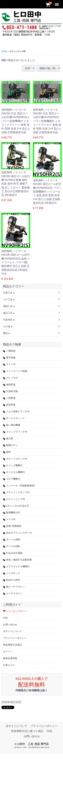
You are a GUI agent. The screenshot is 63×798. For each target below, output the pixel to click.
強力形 (9, 438)
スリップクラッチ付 (16, 431)
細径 (8, 452)
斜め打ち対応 (12, 580)
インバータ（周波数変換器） (21, 485)
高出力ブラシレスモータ (18, 532)
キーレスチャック (15, 418)
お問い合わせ (10, 624)
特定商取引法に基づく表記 (27, 731)
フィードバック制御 (16, 371)
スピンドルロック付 (16, 458)
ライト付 (10, 364)
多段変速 (10, 404)
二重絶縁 (10, 350)
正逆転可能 (11, 391)
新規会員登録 (10, 658)
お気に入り (9, 665)
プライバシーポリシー (15, 638)
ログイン (7, 651)
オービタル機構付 (15, 472)
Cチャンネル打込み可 (17, 505)
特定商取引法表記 (12, 644)
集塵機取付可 (12, 512)
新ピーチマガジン (15, 586)
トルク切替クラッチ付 (17, 411)
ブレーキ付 (11, 377)
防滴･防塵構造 (13, 526)
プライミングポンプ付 (17, 492)
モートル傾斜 (12, 539)
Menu (57, 2)
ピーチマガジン (14, 593)
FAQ (5, 617)
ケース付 (10, 519)
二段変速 (10, 398)
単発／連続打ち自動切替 (18, 559)
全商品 (4, 51)
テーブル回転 (12, 546)
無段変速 (10, 384)
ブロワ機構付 (12, 478)
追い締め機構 (12, 425)
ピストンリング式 (15, 499)
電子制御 (10, 357)
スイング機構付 (14, 465)
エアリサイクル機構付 (17, 566)
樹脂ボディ (11, 445)
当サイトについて (12, 631)
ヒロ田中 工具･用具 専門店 (31, 744)
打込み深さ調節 (14, 553)
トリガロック (12, 573)
